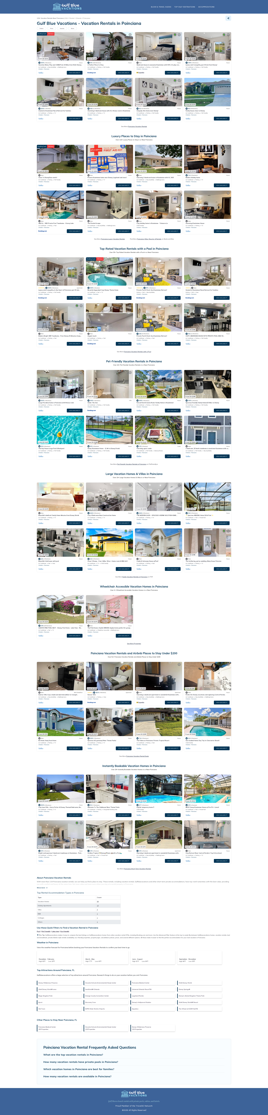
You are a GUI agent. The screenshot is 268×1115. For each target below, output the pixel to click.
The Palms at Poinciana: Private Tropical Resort (153, 740)
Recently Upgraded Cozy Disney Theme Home (103, 290)
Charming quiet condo (144, 448)
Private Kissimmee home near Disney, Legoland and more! (107, 177)
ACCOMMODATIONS (206, 7)
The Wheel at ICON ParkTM (188, 1009)
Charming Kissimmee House (195, 223)
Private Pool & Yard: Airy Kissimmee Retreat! (152, 290)
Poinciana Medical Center (140, 983)
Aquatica (135, 1009)
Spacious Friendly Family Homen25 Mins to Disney (202, 403)
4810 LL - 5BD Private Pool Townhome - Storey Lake (55, 223)
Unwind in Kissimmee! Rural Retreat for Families (54, 111)
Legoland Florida (138, 996)
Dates (41, 28)
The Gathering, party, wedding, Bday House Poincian (203, 561)
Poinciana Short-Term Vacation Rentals (137, 869)
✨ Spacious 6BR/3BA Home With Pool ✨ (199, 515)
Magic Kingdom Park (45, 996)
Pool (38, 931)
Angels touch (92, 336)
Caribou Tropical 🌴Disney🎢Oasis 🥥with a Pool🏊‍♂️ (105, 853)
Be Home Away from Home (47, 740)
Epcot (40, 1002)
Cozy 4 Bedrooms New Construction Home (102, 515)
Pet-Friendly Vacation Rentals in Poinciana (131, 464)
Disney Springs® (184, 989)
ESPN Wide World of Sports (95, 1009)
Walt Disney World (185, 983)
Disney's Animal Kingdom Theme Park (191, 996)
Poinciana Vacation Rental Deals (137, 756)
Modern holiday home (193, 177)
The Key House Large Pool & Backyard (51, 448)
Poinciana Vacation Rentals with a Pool (137, 352)
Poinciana (46, 69)
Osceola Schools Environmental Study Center (100, 983)
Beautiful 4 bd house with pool (48, 561)
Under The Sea (93, 403)
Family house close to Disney (195, 111)
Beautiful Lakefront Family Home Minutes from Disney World (58, 515)
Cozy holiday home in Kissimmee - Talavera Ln (152, 223)
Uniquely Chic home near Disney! (147, 111)
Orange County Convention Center (97, 996)
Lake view (55, 931)
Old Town (41, 1009)
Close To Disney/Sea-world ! (47, 177)
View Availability (74, 72)
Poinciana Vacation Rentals (137, 126)
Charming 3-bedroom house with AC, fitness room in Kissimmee (109, 111)
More (72, 28)
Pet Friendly (46, 931)
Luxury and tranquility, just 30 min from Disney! (201, 65)
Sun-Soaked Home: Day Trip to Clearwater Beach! (202, 740)
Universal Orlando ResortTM (141, 989)
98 (98, 901)
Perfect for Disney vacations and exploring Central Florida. (205, 695)
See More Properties (134, 644)
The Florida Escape (94, 223)
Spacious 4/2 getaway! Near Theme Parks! (102, 740)
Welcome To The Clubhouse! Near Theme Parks (103, 807)
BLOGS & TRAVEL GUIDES (161, 7)
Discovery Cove (90, 1002)
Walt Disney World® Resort (188, 1002)
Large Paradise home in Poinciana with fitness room (56, 403)
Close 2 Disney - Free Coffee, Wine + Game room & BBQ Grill (108, 561)
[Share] (228, 18)
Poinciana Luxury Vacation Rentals (113, 239)
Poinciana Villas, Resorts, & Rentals (149, 239)
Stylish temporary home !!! (145, 807)
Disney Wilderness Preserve (47, 983)
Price (51, 28)
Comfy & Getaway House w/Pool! (147, 561)
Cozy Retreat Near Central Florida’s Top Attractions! (204, 853)
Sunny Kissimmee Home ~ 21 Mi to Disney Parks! (104, 448)
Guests (62, 28)
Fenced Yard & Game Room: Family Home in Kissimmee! (155, 403)
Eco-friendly (65, 931)
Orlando (40, 69)
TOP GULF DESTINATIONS (184, 7)
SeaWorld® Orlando (92, 989)
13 (98, 906)
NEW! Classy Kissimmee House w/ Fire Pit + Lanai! (202, 807)
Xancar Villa (92, 695)
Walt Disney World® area (47, 989)
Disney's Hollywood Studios (141, 1002)
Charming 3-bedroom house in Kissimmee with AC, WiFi (155, 177)
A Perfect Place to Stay (96, 65)
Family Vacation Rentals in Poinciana (134, 577)
